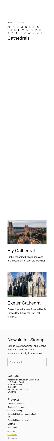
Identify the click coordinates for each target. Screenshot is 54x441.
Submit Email (42, 362)
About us (11, 431)
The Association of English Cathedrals (19, 10)
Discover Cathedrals (16, 404)
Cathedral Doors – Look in (19, 420)
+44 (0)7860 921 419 (18, 389)
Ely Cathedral (21, 250)
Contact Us (12, 438)
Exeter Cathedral (25, 302)
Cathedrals (12, 434)
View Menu (44, 4)
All (9, 26)
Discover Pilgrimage (16, 407)
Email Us (12, 392)
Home (10, 23)
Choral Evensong (15, 410)
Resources (12, 428)
